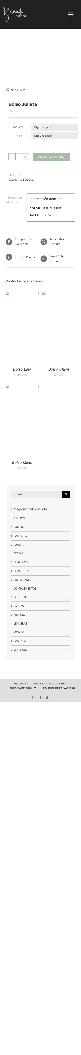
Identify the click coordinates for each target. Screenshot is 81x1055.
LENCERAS (20, 623)
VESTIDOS (20, 649)
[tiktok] (47, 697)
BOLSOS (28, 179)
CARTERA (19, 544)
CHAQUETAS (22, 571)
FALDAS (19, 606)
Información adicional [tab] (14, 200)
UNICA (46, 215)
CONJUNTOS (22, 597)
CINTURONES (22, 579)
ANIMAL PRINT (52, 208)
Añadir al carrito (51, 156)
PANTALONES (22, 641)
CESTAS (18, 553)
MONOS (19, 632)
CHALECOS (21, 562)
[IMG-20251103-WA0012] (40, 90)
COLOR (18, 127)
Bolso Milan (22, 462)
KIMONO (19, 614)
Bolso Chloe (59, 369)
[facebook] (40, 697)
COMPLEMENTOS (25, 588)
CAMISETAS (21, 536)
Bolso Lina (22, 369)
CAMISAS (19, 527)
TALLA (18, 136)
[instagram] (33, 697)
